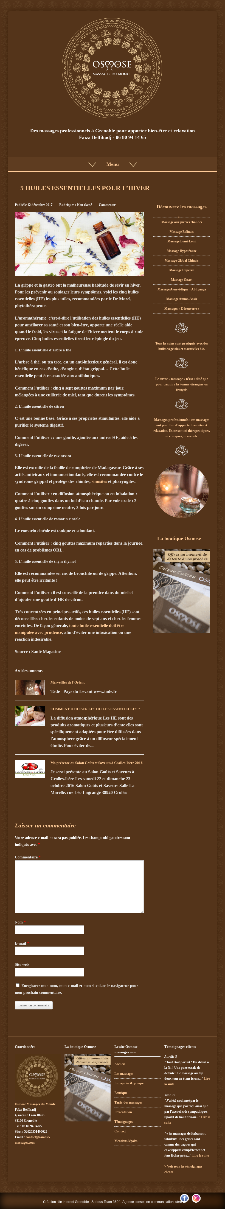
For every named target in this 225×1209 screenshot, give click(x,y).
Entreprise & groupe (129, 1083)
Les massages (123, 1074)
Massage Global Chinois (182, 260)
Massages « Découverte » (181, 308)
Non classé (84, 205)
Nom (20, 922)
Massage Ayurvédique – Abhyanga (182, 289)
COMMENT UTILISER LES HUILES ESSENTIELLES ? (95, 709)
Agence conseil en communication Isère (152, 1202)
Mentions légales (125, 1141)
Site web (22, 964)
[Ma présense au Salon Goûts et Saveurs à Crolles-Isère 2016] (30, 769)
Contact (120, 1131)
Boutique (120, 1093)
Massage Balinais (182, 232)
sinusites (99, 481)
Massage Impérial (181, 270)
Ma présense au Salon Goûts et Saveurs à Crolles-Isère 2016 (96, 763)
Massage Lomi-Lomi (181, 241)
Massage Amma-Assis (181, 299)
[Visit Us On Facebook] (184, 1202)
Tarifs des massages (128, 1102)
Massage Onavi (181, 280)
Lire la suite (200, 1155)
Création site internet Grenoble (66, 1202)
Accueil (119, 1064)
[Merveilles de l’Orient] (30, 687)
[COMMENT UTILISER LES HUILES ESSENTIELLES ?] (30, 716)
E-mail (22, 943)
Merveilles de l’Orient (67, 682)
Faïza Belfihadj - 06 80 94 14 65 (112, 137)
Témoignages (123, 1122)
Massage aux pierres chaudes (181, 222)
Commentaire (28, 857)
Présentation (123, 1112)
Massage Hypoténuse (181, 251)
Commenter (107, 205)
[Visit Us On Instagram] (196, 1202)
